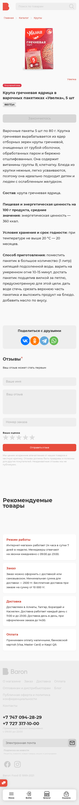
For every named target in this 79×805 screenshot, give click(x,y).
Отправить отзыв (39, 447)
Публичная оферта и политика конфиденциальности (26, 697)
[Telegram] (44, 340)
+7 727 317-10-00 (21, 723)
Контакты (10, 705)
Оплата (12, 634)
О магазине (12, 681)
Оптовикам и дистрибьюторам (27, 688)
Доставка (13, 601)
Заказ (11, 568)
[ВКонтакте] (25, 340)
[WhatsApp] (53, 340)
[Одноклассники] (34, 340)
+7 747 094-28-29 (22, 717)
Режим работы (18, 539)
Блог (58, 688)
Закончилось (39, 118)
